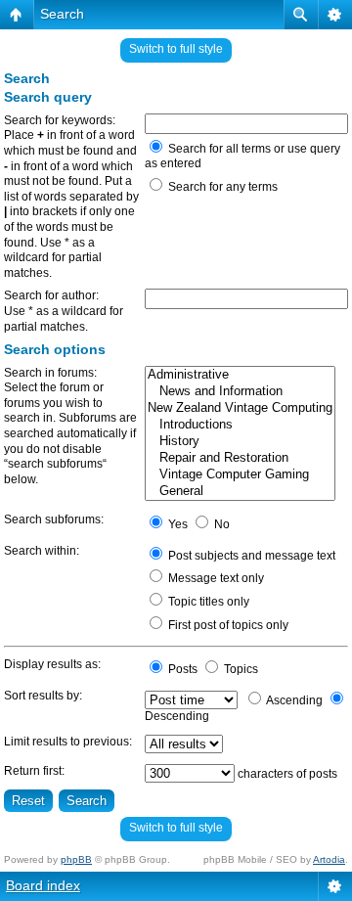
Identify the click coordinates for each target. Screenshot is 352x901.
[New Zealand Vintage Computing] (240, 408)
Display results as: (52, 664)
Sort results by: (43, 695)
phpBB (76, 859)
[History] (240, 441)
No (220, 524)
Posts (181, 669)
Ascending (293, 700)
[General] (240, 491)
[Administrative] (240, 375)
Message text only (214, 578)
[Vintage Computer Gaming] (240, 475)
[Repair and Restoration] (240, 458)
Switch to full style (176, 49)
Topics (239, 669)
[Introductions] (240, 425)
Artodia (329, 859)
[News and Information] (240, 391)
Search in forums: (50, 373)
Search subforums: (54, 519)
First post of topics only (226, 625)
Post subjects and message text (250, 556)
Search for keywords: (59, 120)
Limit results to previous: (68, 741)
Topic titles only (207, 601)
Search (62, 14)
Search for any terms (221, 187)
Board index (43, 885)
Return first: (34, 771)
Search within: (41, 551)
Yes (176, 524)
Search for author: (51, 295)
